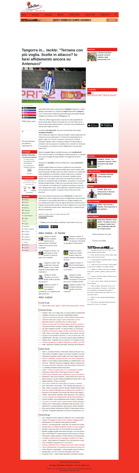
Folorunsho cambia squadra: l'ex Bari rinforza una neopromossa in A (65, 436)
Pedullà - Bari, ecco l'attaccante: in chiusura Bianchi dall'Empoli (63, 313)
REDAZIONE (60, 465)
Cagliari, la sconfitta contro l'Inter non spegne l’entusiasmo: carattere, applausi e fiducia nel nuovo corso (101, 271)
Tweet (55, 226)
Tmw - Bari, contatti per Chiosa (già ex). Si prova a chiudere (62, 383)
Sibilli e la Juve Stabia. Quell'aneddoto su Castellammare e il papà (64, 361)
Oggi (89, 93)
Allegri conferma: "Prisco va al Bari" (54, 381)
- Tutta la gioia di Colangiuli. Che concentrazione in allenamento (66, 440)
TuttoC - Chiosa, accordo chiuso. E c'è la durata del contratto (62, 370)
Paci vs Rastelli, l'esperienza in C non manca (57, 442)
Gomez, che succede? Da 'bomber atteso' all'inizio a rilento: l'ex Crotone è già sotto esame (72, 324)
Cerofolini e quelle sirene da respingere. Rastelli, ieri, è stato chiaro (64, 438)
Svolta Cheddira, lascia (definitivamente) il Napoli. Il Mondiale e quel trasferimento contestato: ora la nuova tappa (80, 399)
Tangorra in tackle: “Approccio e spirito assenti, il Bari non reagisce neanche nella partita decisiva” (74, 255)
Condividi (44, 226)
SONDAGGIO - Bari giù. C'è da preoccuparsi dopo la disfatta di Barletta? (66, 338)
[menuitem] (115, 15)
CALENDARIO (69, 465)
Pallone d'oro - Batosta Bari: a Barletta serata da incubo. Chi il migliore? (66, 404)
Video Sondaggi (93, 201)
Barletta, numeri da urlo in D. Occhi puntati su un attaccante (62, 429)
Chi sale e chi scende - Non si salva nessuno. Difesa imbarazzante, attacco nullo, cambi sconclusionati (76, 401)
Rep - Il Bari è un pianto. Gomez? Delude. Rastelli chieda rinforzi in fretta (66, 388)
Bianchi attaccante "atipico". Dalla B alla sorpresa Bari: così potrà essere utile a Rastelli (71, 305)
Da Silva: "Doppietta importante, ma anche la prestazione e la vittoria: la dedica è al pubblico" (73, 410)
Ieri (93, 93)
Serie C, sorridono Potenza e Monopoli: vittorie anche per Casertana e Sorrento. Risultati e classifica (75, 352)
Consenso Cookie (65, 462)
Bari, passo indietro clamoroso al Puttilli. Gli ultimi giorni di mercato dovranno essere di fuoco (73, 408)
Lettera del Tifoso (94, 171)
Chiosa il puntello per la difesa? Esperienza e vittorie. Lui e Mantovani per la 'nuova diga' (72, 342)
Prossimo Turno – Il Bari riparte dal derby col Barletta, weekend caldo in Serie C (69, 454)
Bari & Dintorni (93, 216)
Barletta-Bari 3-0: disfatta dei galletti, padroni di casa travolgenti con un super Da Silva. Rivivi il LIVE (75, 427)
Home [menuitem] (24, 15)
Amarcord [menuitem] (48, 15)
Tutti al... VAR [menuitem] (90, 15)
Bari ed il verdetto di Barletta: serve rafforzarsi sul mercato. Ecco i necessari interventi (70, 390)
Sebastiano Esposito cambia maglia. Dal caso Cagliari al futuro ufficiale (66, 356)
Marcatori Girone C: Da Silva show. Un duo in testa (59, 322)
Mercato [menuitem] (60, 15)
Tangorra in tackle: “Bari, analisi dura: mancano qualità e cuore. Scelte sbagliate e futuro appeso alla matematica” (49, 267)
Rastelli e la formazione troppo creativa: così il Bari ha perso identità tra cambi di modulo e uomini (74, 331)
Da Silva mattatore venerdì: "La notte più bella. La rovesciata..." (63, 329)
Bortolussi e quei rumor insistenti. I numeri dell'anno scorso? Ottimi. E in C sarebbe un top (72, 376)
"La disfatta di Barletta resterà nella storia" (56, 367)
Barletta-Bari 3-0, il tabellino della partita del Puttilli (59, 422)
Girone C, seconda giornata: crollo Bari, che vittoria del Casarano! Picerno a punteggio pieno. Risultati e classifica (80, 424)
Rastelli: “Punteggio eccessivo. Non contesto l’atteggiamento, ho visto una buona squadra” (72, 420)
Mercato (91, 186)
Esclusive (91, 156)
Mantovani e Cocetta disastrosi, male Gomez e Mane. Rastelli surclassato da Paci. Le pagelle (73, 406)
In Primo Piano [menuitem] (74, 15)
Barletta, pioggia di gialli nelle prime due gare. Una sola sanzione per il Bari (67, 431)
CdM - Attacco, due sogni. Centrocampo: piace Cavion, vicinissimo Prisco (66, 333)
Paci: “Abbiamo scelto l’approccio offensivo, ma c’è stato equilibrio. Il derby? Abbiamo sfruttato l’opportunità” (78, 418)
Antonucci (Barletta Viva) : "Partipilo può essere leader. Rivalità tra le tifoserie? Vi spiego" (72, 445)
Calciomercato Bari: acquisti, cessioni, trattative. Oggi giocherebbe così (66, 326)
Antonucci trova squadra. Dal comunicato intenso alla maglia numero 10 (66, 392)
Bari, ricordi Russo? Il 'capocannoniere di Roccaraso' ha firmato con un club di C (69, 433)
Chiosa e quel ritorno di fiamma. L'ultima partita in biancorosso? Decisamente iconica (70, 317)
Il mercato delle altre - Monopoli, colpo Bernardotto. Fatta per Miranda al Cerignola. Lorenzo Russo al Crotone (78, 365)
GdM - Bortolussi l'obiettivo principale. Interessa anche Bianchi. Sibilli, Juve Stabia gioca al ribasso (75, 344)
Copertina (91, 49)
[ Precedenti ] (29, 192)
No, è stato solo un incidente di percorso (29, 166)
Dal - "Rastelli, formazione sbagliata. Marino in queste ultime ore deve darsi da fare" (71, 363)
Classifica (25, 196)
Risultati (29, 173)
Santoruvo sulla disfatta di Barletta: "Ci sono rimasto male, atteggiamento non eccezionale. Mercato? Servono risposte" (82, 335)
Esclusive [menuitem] (35, 15)
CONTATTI (77, 465)
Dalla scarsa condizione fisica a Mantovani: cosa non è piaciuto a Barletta (67, 374)
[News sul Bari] (34, 6)
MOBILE (83, 465)
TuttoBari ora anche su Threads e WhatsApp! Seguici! (60, 315)
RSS (88, 465)
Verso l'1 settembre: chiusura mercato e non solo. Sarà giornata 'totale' (65, 358)
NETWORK (53, 465)
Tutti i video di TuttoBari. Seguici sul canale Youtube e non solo (63, 354)
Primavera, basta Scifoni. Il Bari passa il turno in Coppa (60, 372)
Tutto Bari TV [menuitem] (105, 15)
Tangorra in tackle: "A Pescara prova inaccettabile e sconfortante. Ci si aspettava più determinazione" (49, 289)
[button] (29, 170)
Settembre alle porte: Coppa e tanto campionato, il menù (61, 319)
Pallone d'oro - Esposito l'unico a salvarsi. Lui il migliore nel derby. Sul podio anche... (70, 340)
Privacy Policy (75, 462)
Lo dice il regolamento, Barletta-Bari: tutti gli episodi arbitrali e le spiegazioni (67, 397)
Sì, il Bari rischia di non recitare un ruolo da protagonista (29, 161)
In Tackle (46, 214)
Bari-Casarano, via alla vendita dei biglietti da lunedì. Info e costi (63, 379)
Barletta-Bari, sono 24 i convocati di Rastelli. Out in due (60, 452)
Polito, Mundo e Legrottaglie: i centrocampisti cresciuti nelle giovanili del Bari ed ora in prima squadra (76, 449)
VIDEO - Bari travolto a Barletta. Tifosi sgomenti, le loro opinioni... (64, 395)
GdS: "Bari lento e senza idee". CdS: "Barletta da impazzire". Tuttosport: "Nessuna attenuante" (73, 385)
